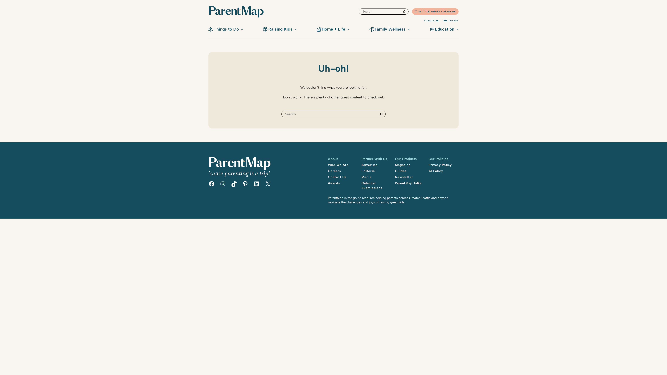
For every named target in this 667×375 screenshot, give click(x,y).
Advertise (369, 165)
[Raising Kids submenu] (295, 29)
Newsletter (404, 177)
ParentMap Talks (408, 183)
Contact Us (337, 177)
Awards (334, 183)
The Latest (450, 20)
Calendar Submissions (371, 185)
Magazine (402, 165)
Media (366, 177)
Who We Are (338, 165)
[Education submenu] (457, 29)
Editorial (368, 171)
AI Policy (436, 171)
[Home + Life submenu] (348, 29)
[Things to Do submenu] (242, 29)
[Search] (404, 11)
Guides (401, 171)
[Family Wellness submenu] (408, 29)
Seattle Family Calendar (437, 11)
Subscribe (431, 20)
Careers (334, 171)
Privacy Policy (440, 165)
